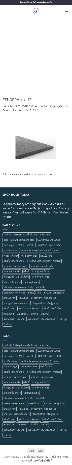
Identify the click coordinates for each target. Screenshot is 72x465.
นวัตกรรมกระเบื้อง (40, 276)
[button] (5, 11)
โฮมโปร (7, 324)
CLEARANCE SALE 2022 (48, 239)
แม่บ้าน (44, 313)
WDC (56, 250)
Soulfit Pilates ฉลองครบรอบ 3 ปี (35, 250)
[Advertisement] (36, 54)
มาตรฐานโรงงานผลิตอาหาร (17, 303)
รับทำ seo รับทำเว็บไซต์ (39, 460)
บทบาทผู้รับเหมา (31, 282)
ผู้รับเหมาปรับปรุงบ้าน (54, 292)
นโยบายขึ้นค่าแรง (12, 282)
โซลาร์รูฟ (62, 319)
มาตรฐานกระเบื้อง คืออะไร (43, 297)
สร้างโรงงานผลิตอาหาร (29, 308)
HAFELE (29, 245)
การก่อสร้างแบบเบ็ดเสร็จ (41, 266)
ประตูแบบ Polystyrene (14, 292)
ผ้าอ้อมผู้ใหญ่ (10, 297)
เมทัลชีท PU (22, 313)
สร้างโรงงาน (9, 308)
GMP (20, 245)
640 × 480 (40, 106)
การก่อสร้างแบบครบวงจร (15, 266)
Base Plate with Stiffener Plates (19, 239)
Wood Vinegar (11, 255)
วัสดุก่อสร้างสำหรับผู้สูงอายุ (45, 303)
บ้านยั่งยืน (40, 287)
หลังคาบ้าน (9, 313)
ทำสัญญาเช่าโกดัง (40, 271)
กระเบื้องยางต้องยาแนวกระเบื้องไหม (44, 260)
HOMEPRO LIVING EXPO (49, 245)
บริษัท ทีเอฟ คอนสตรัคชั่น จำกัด (18, 287)
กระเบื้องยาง (46, 255)
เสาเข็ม (34, 313)
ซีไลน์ (26, 271)
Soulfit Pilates (10, 250)
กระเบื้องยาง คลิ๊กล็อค (14, 260)
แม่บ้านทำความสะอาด (14, 319)
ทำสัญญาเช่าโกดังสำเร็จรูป (16, 276)
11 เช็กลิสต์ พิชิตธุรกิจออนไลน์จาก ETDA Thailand (27, 234)
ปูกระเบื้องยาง (34, 292)
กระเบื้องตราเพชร (29, 255)
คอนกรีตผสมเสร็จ (12, 271)
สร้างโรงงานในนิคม (53, 308)
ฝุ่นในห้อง (23, 297)
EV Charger (9, 245)
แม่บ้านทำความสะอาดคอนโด (41, 319)
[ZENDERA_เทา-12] (36, 141)
